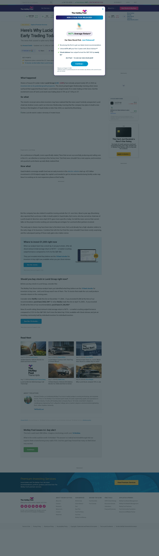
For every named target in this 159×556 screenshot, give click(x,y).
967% (79, 33)
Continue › (79, 64)
